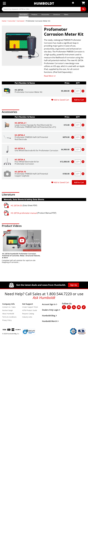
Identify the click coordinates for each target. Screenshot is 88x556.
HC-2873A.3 (20, 148)
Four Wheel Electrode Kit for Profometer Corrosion (27, 162)
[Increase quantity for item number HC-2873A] (83, 91)
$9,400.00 (65, 91)
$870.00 (66, 137)
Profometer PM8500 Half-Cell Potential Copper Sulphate (31, 174)
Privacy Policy (7, 320)
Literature (56, 14)
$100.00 (66, 173)
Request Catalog (28, 314)
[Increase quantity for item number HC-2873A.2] (83, 137)
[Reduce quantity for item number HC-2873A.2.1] (72, 125)
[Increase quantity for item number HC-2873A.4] (83, 161)
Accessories (45, 14)
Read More (48, 76)
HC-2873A (19, 90)
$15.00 (66, 125)
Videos (66, 14)
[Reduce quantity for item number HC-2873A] (72, 91)
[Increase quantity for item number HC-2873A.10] (83, 173)
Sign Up (73, 285)
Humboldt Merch (49, 321)
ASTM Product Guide (29, 310)
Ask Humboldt (44, 297)
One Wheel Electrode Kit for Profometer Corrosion (36, 150)
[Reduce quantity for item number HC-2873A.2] (72, 137)
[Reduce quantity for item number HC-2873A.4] (72, 161)
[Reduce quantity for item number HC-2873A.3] (72, 149)
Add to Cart (79, 100)
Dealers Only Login (50, 310)
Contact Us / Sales (9, 307)
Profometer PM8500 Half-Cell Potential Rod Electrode (31, 138)
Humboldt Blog (48, 315)
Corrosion (20, 21)
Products (34, 14)
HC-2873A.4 (20, 159)
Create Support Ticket (30, 307)
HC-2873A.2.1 (20, 123)
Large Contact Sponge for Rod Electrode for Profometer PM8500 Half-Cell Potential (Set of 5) (35, 126)
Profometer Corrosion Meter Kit (28, 92)
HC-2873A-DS (16, 205)
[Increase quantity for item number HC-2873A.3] (83, 149)
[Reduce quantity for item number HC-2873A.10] (72, 173)
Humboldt (44, 3)
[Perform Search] (83, 9)
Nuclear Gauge (7, 310)
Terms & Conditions (9, 317)
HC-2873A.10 (20, 171)
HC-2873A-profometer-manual (24, 213)
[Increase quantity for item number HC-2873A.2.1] (83, 125)
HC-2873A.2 (20, 135)
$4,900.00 (65, 149)
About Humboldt (8, 314)
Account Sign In (49, 304)
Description (23, 14)
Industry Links (27, 317)
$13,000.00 (64, 161)
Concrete (11, 21)
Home (4, 21)
